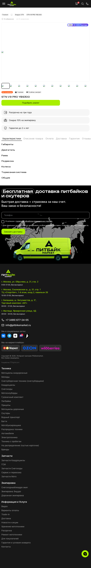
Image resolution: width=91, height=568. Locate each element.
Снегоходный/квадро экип (14, 487)
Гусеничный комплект (12, 397)
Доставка (61, 138)
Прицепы (5, 405)
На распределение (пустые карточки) (20, 445)
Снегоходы (6, 389)
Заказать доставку (13, 231)
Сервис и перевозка (11, 472)
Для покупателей (9, 538)
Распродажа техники (11, 429)
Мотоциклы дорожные (12, 409)
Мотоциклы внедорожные (14, 373)
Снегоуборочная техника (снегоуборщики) (22, 381)
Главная (5, 15)
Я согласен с (29, 221)
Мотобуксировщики (11, 425)
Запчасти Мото (8, 476)
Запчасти (6, 455)
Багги (4, 421)
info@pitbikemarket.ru (18, 325)
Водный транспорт (10, 417)
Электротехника (9, 437)
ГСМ (3, 464)
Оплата (50, 138)
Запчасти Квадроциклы (13, 460)
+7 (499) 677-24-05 (17, 320)
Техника (6, 368)
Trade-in (5, 514)
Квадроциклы (8, 385)
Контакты (6, 546)
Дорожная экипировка (12, 495)
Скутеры (5, 413)
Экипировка (8, 482)
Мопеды (5, 377)
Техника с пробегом (11, 441)
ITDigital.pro (14, 362)
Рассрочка (6, 530)
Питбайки (6, 401)
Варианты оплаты (10, 510)
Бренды (5, 449)
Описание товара (33, 138)
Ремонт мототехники (11, 534)
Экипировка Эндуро (11, 491)
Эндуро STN (19, 15)
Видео (4, 506)
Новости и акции (9, 522)
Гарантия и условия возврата (16, 542)
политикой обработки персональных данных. (34, 221)
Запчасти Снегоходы (11, 468)
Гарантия (74, 138)
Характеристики (11, 138)
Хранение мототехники (12, 526)
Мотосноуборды (9, 393)
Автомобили (7, 433)
